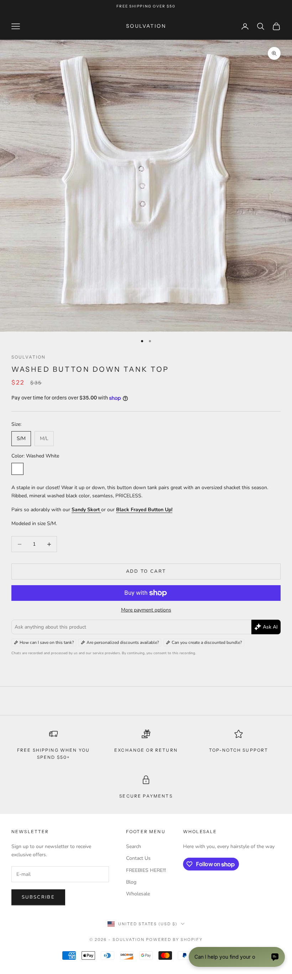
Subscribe (38, 897)
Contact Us (138, 858)
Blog (131, 882)
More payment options (146, 610)
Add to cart (146, 571)
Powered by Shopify (174, 939)
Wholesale (138, 893)
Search (133, 846)
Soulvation (28, 357)
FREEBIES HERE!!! (146, 870)
